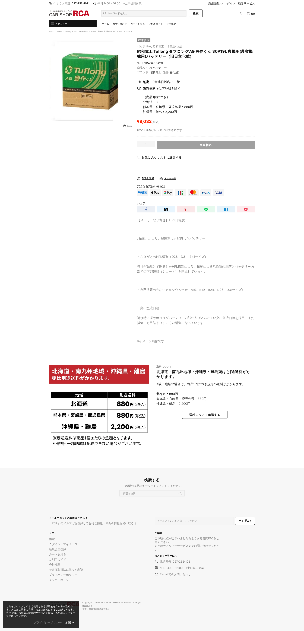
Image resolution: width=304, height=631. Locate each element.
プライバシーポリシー (63, 574)
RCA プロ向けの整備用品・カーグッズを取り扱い (69, 13)
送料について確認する (204, 414)
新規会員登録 (57, 549)
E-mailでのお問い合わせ (175, 574)
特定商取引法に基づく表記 (66, 569)
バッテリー (160, 67)
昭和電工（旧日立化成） (168, 46)
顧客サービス (246, 3)
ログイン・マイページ (63, 544)
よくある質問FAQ (202, 538)
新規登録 (214, 3)
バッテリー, (144, 46)
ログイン (229, 3)
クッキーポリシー (60, 580)
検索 (196, 13)
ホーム (51, 31)
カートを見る (57, 554)
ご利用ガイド (57, 559)
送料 (148, 130)
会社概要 (54, 564)
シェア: (141, 203)
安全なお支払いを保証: (151, 186)
